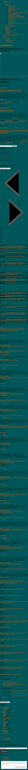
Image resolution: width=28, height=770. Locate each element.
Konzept (7, 38)
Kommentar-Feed (6, 760)
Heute (1, 197)
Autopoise (21, 101)
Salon (4, 726)
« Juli (1, 163)
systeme (10, 19)
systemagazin (6, 45)
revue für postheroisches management (16, 17)
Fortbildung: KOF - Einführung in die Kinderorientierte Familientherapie (11, 273)
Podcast (4, 724)
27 (0, 244)
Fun (3, 717)
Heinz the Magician (7, 110)
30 (0, 254)
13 (4, 157)
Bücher (7, 4)
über (4, 36)
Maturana (2, 102)
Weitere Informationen (5, 344)
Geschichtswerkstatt (7, 1)
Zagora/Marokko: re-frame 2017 (12, 34)
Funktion (21, 120)
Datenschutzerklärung (10, 40)
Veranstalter (7, 32)
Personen (10, 101)
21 (6, 158)
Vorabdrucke (5, 730)
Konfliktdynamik (11, 10)
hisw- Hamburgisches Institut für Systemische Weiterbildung (13, 568)
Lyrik (4, 720)
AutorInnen (7, 39)
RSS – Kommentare (7, 739)
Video (4, 729)
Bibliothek (5, 713)
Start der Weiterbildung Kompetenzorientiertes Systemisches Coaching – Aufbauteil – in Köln (12, 293)
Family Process (11, 7)
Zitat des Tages (6, 733)
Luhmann (22, 142)
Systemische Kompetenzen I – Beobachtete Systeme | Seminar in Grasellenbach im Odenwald (12, 263)
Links (6, 101)
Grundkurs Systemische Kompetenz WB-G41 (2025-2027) (12, 346)
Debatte (4, 716)
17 (0, 291)
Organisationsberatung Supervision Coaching (18, 12)
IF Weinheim (3, 335)
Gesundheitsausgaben (7, 718)
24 (0, 311)
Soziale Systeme (11, 18)
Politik (4, 725)
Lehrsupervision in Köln (11, 282)
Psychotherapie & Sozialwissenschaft (16, 16)
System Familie (11, 21)
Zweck (22, 121)
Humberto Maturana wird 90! (10, 90)
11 (2, 157)
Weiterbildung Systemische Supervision (14, 276)
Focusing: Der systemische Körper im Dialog (15, 256)
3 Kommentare (3, 87)
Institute (4, 35)
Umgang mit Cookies (5, 764)
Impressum (7, 41)
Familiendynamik (12, 6)
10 (0, 275)
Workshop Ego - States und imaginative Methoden (16, 323)
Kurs (4, 367)
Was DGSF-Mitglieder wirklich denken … (12, 682)
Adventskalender (9, 142)
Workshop (5, 571)
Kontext (10, 11)
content (4, 2)
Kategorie (7, 33)
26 (0, 317)
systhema (10, 22)
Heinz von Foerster (4, 121)
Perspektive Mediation (13, 13)
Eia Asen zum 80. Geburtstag (9, 683)
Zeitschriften (8, 5)
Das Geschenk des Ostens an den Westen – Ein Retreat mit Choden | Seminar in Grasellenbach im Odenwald (13, 319)
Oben (1, 769)
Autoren (4, 711)
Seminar (4, 337)
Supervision (5, 451)
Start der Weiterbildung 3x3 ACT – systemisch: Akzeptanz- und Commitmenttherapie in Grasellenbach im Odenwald (13, 314)
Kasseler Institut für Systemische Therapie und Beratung (12, 415)
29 (0, 250)
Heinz (25, 120)
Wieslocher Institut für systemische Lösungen (9, 365)
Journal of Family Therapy (14, 9)
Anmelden (5, 757)
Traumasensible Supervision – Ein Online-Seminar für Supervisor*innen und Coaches (13, 306)
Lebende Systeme (12, 121)
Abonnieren (4, 751)
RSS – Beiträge (6, 738)
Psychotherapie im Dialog (13, 15)
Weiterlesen (3, 99)
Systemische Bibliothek (10, 26)
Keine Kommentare (4, 107)
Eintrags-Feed (6, 758)
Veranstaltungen (6, 28)
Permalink (7, 102)
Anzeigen (5, 709)
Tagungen (7, 29)
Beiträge (7, 27)
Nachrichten (5, 722)
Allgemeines (5, 708)
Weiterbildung (6, 354)
